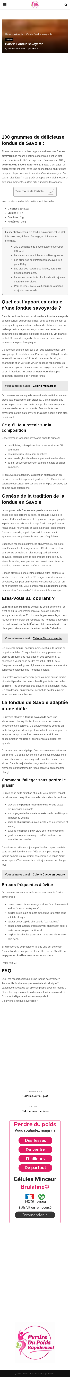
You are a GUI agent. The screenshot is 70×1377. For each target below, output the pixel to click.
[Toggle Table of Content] (49, 192)
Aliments (9, 39)
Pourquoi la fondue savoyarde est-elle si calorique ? (30, 983)
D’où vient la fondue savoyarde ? (20, 1000)
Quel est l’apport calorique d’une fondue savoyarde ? (31, 978)
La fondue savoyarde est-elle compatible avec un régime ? (34, 987)
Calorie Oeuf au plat (35, 1096)
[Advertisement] (35, 95)
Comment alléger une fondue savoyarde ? (25, 996)
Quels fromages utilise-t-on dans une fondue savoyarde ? (33, 992)
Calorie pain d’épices (35, 1111)
